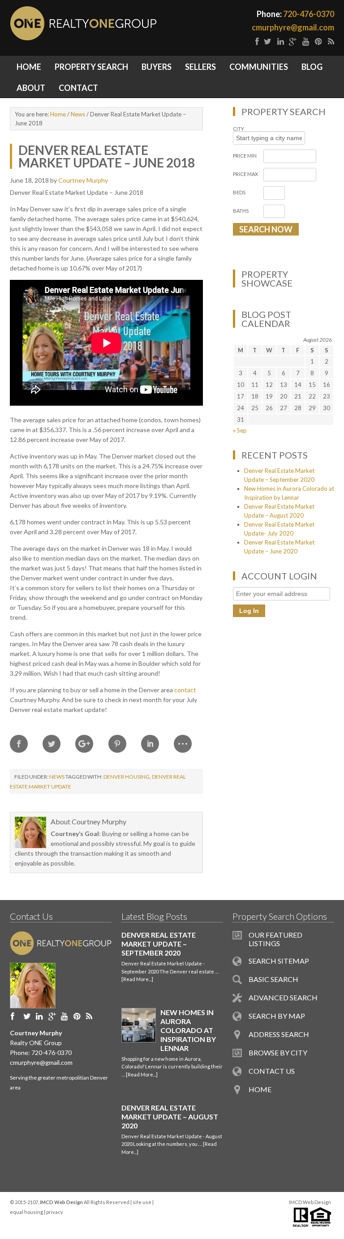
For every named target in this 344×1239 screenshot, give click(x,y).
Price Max (245, 173)
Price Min (245, 155)
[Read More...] (137, 979)
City (238, 128)
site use (142, 1202)
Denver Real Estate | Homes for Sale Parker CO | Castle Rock (137, 23)
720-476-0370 (308, 14)
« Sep (240, 430)
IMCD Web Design (310, 1202)
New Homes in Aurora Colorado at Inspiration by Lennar (188, 1030)
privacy (54, 1212)
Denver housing (126, 776)
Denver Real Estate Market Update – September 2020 (158, 943)
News (56, 776)
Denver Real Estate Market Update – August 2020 (169, 1116)
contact (185, 690)
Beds (239, 192)
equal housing (26, 1212)
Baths (241, 210)
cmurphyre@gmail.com (293, 27)
